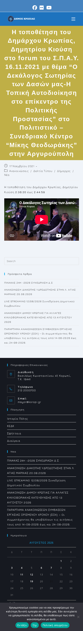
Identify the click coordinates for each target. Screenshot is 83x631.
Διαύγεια (13, 440)
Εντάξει (22, 625)
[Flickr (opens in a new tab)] (41, 7)
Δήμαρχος (64, 171)
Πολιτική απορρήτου (55, 625)
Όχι (35, 625)
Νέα (7, 174)
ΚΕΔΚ (10, 426)
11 (21, 574)
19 (31, 581)
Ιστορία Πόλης (17, 418)
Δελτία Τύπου (42, 171)
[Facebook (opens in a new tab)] (34, 7)
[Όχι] (78, 617)
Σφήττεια (14, 433)
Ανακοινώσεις (19, 171)
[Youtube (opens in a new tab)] (48, 7)
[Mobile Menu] (73, 19)
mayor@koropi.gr (29, 402)
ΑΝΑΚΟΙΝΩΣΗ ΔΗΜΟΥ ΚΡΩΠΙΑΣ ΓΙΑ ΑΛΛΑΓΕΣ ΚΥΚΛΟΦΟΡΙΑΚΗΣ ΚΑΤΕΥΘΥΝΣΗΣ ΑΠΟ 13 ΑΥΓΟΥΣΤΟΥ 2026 (38, 317)
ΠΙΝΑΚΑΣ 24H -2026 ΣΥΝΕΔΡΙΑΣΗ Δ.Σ (28, 282)
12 (31, 574)
